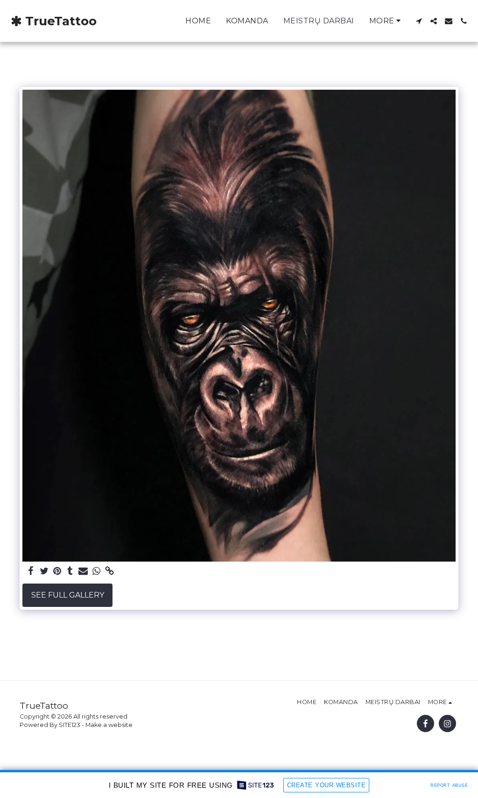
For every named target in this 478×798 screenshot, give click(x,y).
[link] (109, 571)
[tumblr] (70, 571)
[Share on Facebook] (30, 571)
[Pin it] (57, 571)
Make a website (109, 724)
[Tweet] (44, 571)
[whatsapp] (96, 571)
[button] (419, 21)
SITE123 (69, 724)
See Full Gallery (67, 595)
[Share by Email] (83, 571)
